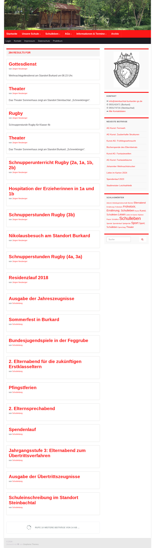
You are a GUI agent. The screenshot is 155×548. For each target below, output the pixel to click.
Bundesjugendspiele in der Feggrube (48, 340)
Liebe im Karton (131, 215)
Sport (135, 223)
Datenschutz (44, 41)
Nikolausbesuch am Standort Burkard (49, 235)
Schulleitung (17, 303)
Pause (109, 219)
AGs (68, 34)
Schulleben (52, 34)
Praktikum (58, 41)
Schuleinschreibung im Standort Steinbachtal (43, 500)
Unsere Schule (31, 34)
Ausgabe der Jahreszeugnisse (41, 298)
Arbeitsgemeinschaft (119, 203)
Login (8, 41)
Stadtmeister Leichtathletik (119, 185)
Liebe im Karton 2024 (117, 172)
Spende (109, 223)
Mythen (140, 215)
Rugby (16, 113)
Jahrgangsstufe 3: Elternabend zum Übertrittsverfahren (47, 453)
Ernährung (110, 207)
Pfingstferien (22, 387)
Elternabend (140, 202)
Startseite (11, 34)
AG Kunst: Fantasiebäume (119, 160)
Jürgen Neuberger (19, 69)
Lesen (121, 214)
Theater (17, 88)
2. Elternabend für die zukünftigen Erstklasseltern (45, 364)
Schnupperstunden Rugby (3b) (42, 214)
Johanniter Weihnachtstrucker (121, 166)
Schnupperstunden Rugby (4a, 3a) (45, 256)
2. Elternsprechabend (32, 408)
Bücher (130, 203)
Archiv (115, 34)
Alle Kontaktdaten (117, 111)
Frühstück (118, 207)
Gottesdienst (22, 64)
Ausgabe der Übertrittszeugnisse (44, 476)
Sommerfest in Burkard (34, 319)
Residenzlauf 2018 (28, 277)
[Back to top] (148, 541)
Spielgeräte (126, 223)
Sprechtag (122, 227)
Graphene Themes (31, 544)
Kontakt (17, 41)
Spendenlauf (22, 429)
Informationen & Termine (90, 34)
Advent (109, 203)
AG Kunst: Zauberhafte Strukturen (123, 134)
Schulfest (115, 219)
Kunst (137, 211)
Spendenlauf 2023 (115, 179)
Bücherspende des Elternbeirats (122, 147)
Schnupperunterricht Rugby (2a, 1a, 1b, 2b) (51, 165)
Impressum (29, 41)
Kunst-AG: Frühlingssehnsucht (121, 141)
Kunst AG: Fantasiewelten (119, 153)
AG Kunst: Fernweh (116, 128)
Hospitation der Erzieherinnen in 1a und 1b (51, 191)
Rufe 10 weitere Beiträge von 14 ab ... (56, 527)
